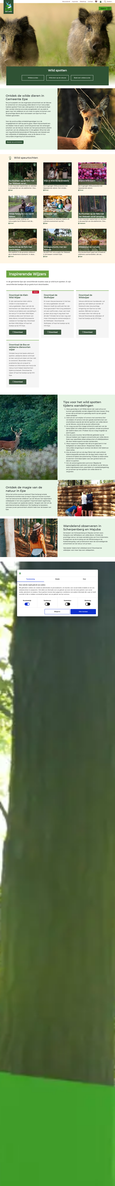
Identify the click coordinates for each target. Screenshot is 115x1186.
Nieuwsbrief (66, 1)
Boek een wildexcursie (82, 78)
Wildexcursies (33, 78)
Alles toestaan (83, 611)
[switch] (47, 604)
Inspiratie (75, 1)
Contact (90, 1)
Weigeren (57, 611)
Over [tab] (84, 579)
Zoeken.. (109, 1)
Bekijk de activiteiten (14, 142)
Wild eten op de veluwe (57, 78)
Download (18, 332)
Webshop (83, 1)
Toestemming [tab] (30, 579)
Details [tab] (57, 579)
